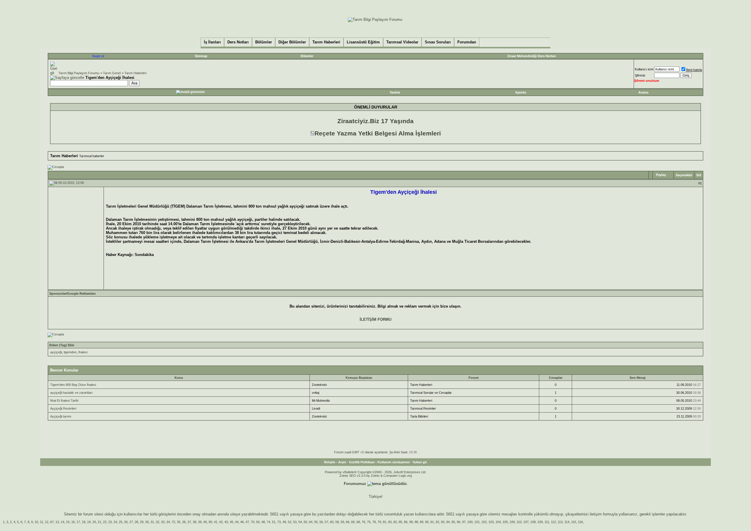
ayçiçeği (56, 352)
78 (374, 522)
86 (405, 522)
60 (332, 522)
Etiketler (307, 56)
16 (73, 522)
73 (279, 522)
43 (226, 522)
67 (52, 522)
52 (289, 522)
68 (358, 522)
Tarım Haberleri (135, 73)
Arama (643, 92)
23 (110, 522)
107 (526, 522)
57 (326, 522)
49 (284, 522)
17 (78, 522)
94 (448, 522)
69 (353, 522)
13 (57, 522)
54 (300, 522)
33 (163, 522)
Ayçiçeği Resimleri (63, 408)
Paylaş (661, 175)
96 (458, 522)
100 (470, 522)
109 (540, 522)
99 (210, 522)
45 (231, 522)
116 (580, 522)
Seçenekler (684, 175)
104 (498, 522)
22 (104, 522)
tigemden (70, 352)
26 (126, 522)
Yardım (395, 92)
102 (484, 522)
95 (453, 522)
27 (131, 522)
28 (136, 522)
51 (273, 522)
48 (263, 522)
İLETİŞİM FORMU (375, 319)
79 (379, 522)
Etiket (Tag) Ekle (61, 345)
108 (533, 522)
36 (184, 522)
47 (247, 522)
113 (560, 522)
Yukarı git (419, 462)
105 (505, 522)
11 (41, 522)
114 (566, 522)
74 (268, 522)
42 (221, 522)
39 (200, 522)
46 (242, 522)
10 (36, 522)
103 (491, 522)
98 (411, 522)
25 (120, 522)
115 (573, 522)
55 (316, 522)
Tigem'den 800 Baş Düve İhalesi (73, 384)
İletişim (329, 462)
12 (46, 522)
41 (215, 522)
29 (141, 522)
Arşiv (342, 462)
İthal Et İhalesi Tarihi (64, 400)
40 (205, 522)
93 (442, 522)
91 (432, 522)
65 (305, 522)
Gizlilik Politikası (362, 462)
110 (519, 522)
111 (546, 522)
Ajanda (520, 92)
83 (390, 522)
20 (94, 522)
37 (189, 522)
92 (437, 522)
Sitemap (201, 56)
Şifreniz (640, 75)
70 (252, 522)
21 (99, 522)
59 (342, 522)
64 (310, 522)
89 (421, 522)
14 (62, 522)
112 (553, 522)
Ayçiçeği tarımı (60, 416)
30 (147, 522)
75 (369, 522)
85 (400, 522)
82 (395, 522)
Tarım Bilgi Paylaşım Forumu (78, 73)
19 (89, 522)
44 (237, 522)
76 (363, 522)
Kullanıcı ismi (644, 69)
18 (83, 522)
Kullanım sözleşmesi (394, 462)
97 (464, 522)
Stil (698, 175)
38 (194, 522)
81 (384, 522)
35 (178, 522)
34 (168, 522)
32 (157, 522)
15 (68, 522)
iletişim (596, 514)
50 (258, 522)
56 (321, 522)
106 (512, 522)
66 (347, 522)
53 (295, 522)
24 (115, 522)
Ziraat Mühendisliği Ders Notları (531, 56)
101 (477, 522)
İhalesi (82, 352)
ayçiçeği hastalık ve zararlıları (71, 392)
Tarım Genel (112, 73)
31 (152, 522)
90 (427, 522)
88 (416, 522)
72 (173, 522)
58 (337, 522)
